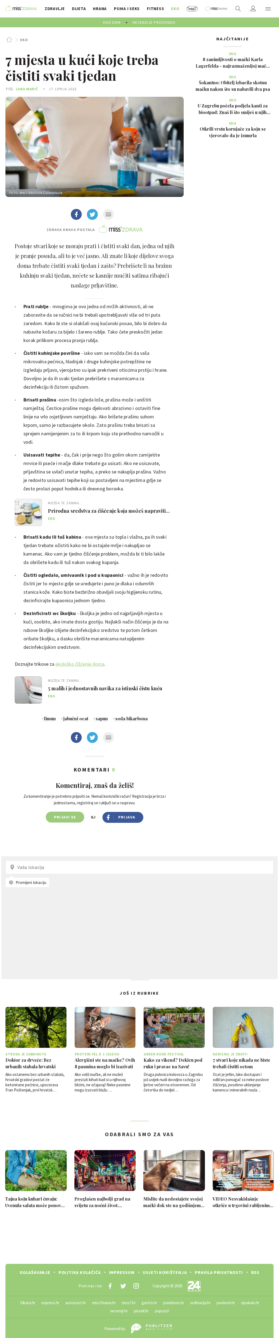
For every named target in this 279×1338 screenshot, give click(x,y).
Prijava (126, 817)
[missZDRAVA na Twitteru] (123, 1285)
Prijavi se (65, 817)
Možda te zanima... (65, 503)
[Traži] (238, 8)
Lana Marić (27, 88)
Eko (24, 39)
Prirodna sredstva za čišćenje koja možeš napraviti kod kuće (107, 511)
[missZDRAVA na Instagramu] (136, 1285)
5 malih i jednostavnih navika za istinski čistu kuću (105, 688)
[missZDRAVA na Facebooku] (110, 1285)
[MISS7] (192, 8)
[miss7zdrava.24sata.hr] (21, 8)
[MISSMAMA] (216, 8)
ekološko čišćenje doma (79, 664)
